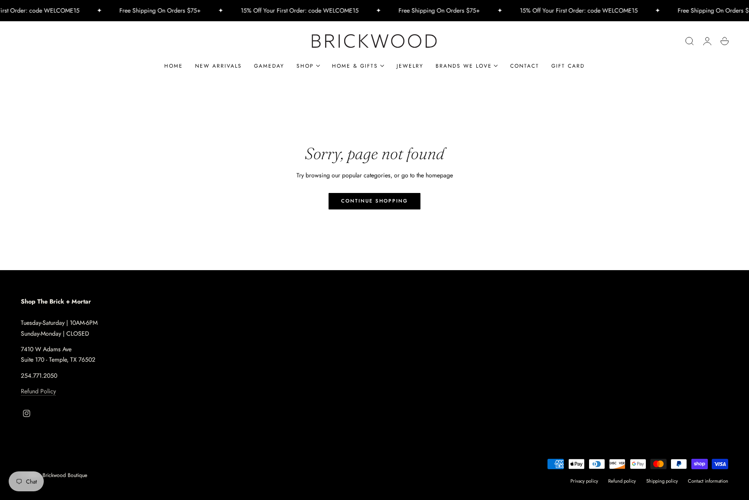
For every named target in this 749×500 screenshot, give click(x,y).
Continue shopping (374, 200)
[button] (689, 41)
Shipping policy (662, 480)
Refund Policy (38, 391)
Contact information (708, 480)
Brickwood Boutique (64, 475)
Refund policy (622, 480)
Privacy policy (584, 480)
